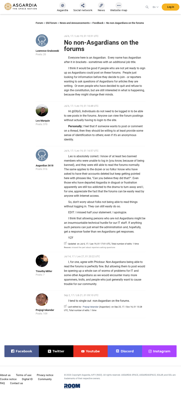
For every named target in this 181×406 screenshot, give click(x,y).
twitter (58, 351)
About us (5, 375)
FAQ (2, 383)
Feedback (97, 23)
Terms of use (23, 375)
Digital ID (27, 379)
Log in (170, 6)
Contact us (16, 383)
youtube (93, 351)
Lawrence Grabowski (47, 50)
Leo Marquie (43, 120)
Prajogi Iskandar (45, 310)
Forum (39, 23)
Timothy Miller (44, 271)
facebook (24, 351)
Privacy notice (45, 375)
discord (127, 351)
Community (45, 379)
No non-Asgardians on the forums (125, 23)
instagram (161, 351)
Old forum (51, 23)
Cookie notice (8, 379)
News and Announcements (75, 23)
